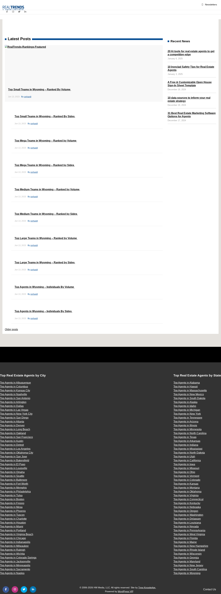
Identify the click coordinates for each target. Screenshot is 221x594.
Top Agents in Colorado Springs (18, 557)
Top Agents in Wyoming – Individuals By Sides (43, 311)
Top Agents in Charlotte (13, 518)
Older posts (11, 329)
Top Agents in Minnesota (187, 429)
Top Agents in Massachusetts (190, 390)
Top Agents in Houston (13, 522)
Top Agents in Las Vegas (14, 410)
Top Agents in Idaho (184, 406)
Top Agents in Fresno (12, 503)
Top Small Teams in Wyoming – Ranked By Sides (45, 116)
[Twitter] (19, 12)
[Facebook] (7, 12)
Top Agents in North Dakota (189, 452)
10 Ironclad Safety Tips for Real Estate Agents (191, 68)
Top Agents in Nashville (13, 394)
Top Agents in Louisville (13, 468)
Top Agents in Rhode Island (189, 549)
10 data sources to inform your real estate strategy (189, 99)
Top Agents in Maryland (186, 561)
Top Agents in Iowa (184, 464)
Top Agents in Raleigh (12, 549)
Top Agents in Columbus (14, 386)
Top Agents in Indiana (185, 445)
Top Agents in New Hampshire (190, 546)
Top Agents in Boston (12, 499)
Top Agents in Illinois (185, 425)
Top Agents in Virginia (186, 495)
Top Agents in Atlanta (12, 421)
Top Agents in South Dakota (189, 398)
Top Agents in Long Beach (15, 429)
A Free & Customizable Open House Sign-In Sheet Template (190, 84)
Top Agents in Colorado (186, 480)
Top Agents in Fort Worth (14, 483)
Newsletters (211, 4)
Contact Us (209, 589)
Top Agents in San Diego (14, 417)
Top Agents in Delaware (187, 518)
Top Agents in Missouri (186, 468)
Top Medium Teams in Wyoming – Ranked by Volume (47, 189)
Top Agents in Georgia (186, 557)
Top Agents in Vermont (186, 476)
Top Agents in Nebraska (187, 507)
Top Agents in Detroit (12, 445)
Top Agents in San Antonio (15, 398)
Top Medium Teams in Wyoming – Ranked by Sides (46, 214)
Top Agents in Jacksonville (15, 561)
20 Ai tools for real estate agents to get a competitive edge (191, 53)
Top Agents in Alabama (186, 382)
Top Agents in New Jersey (188, 565)
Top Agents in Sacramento (15, 569)
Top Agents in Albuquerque (15, 382)
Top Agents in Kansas (185, 483)
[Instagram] (13, 12)
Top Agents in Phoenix (13, 511)
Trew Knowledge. (147, 587)
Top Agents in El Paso (12, 464)
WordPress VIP (125, 591)
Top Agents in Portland (13, 530)
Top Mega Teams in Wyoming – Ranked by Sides (45, 165)
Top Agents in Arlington (13, 402)
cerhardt (27, 97)
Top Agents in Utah (184, 456)
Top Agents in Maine (185, 542)
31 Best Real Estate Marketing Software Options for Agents (192, 115)
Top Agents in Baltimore (13, 480)
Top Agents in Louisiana (187, 522)
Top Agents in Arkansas (186, 441)
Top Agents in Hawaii (185, 386)
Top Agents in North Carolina (189, 433)
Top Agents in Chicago (13, 538)
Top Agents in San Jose (13, 456)
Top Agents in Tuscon (12, 514)
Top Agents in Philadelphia (15, 491)
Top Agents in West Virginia (189, 534)
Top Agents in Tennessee (187, 417)
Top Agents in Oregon (185, 511)
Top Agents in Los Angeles (15, 448)
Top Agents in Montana (186, 487)
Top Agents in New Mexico (188, 394)
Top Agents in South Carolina (190, 569)
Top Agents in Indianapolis (15, 542)
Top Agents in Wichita (12, 553)
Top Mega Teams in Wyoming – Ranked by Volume (46, 140)
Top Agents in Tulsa (11, 495)
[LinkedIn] (25, 12)
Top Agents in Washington (188, 514)
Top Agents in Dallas (12, 406)
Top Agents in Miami (11, 526)
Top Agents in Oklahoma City (16, 452)
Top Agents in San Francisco (16, 437)
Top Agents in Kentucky (186, 503)
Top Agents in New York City (16, 413)
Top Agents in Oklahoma (187, 491)
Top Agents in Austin (11, 441)
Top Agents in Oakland (13, 433)
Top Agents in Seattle (12, 476)
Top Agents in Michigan (186, 410)
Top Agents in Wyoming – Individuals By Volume (45, 287)
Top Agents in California (187, 460)
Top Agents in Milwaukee (14, 546)
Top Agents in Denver (12, 425)
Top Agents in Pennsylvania (189, 530)
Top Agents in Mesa (11, 507)
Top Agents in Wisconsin (187, 553)
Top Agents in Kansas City (15, 390)
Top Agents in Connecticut (188, 499)
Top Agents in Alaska (185, 402)
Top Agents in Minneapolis (15, 565)
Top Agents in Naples (12, 573)
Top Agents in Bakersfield (14, 460)
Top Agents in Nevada (186, 526)
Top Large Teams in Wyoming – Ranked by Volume (46, 238)
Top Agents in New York (187, 413)
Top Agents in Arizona (185, 421)
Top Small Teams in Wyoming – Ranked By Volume (39, 89)
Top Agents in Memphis (13, 487)
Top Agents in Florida (185, 538)
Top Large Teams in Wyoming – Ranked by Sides (45, 262)
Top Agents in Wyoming (186, 573)
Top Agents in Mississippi (187, 448)
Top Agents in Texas (184, 437)
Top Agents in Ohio (184, 472)
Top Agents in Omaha (12, 472)
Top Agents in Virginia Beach (16, 534)
